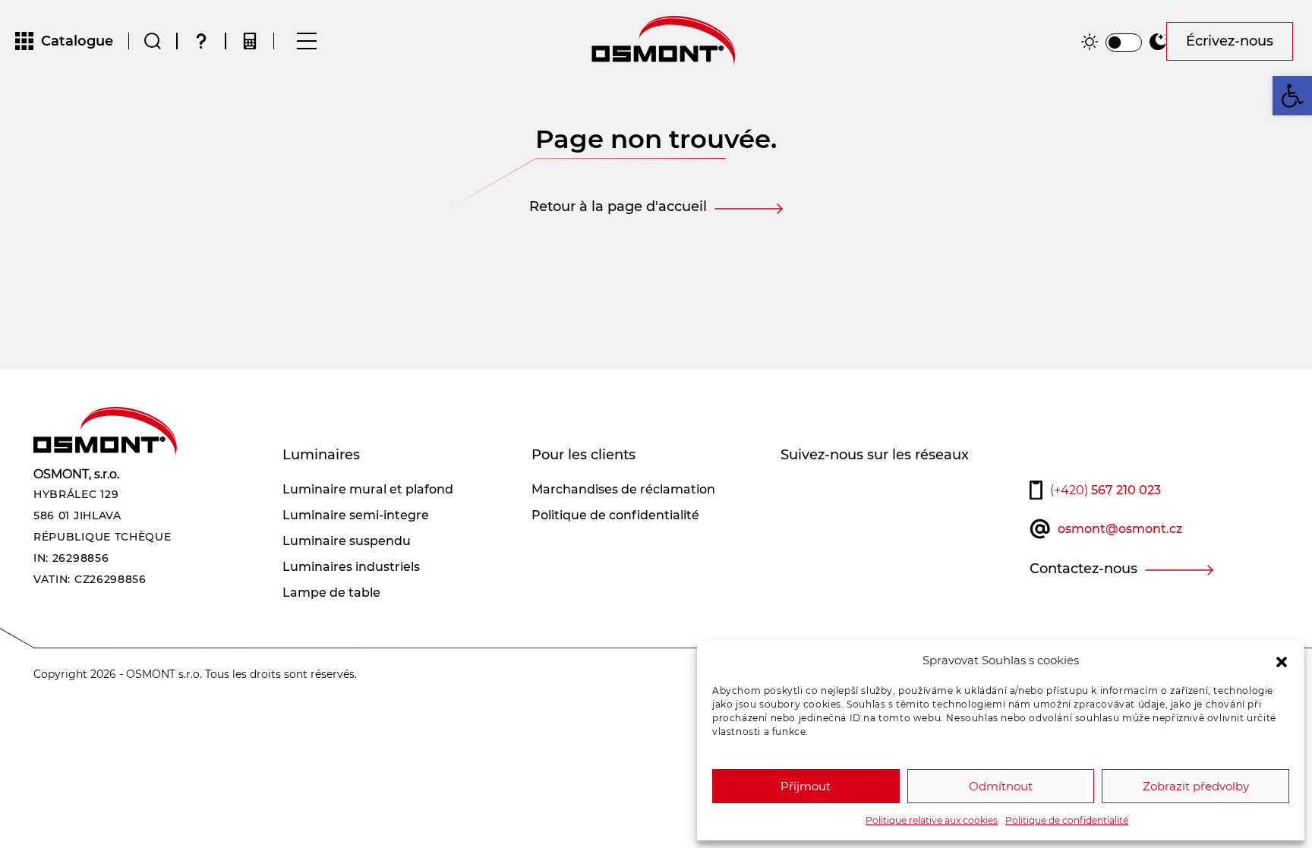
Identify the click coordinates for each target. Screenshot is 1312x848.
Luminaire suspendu (346, 541)
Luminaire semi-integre (355, 515)
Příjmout (806, 786)
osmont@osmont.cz (1120, 529)
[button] (1281, 660)
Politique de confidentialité (1066, 820)
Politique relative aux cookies (932, 820)
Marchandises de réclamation (623, 489)
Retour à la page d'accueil (618, 206)
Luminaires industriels (351, 567)
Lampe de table (331, 592)
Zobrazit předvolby (1196, 786)
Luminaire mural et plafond (367, 489)
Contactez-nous (1083, 568)
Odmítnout (1001, 786)
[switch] (1123, 42)
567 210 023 (1105, 490)
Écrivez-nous (1229, 41)
